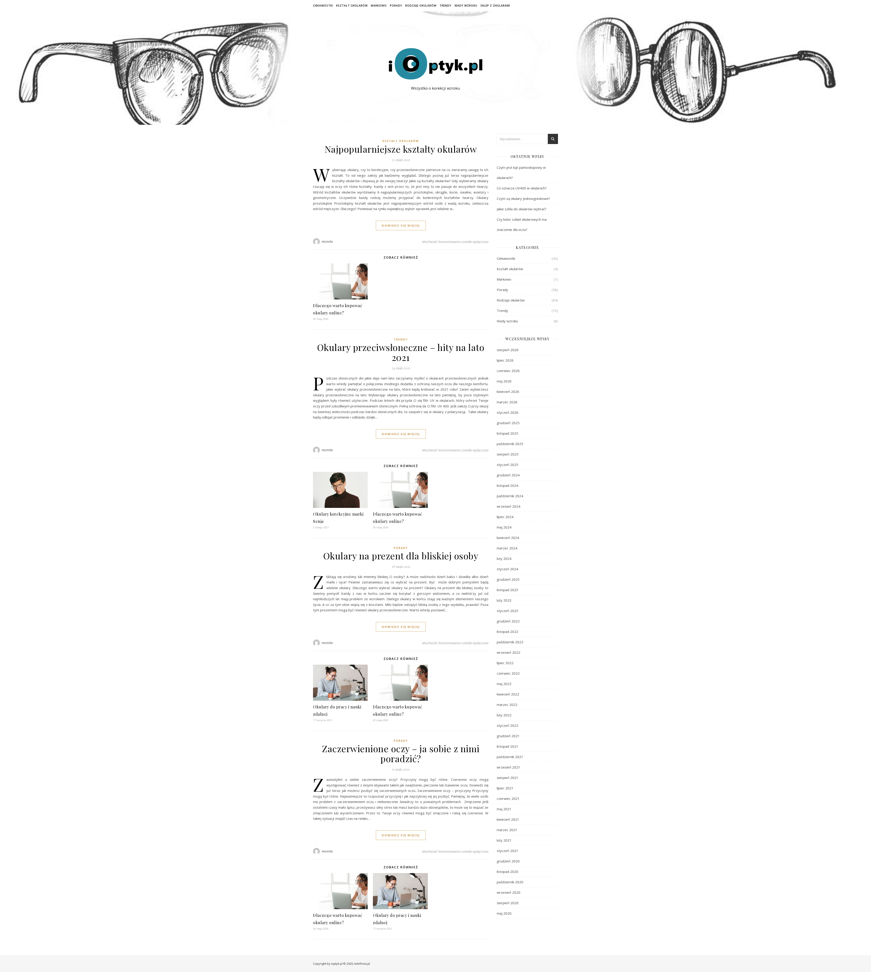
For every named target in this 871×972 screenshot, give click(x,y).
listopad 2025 (507, 433)
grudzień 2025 (508, 423)
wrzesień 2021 (508, 767)
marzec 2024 (507, 548)
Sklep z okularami (495, 5)
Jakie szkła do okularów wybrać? (521, 209)
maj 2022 (504, 683)
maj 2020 (504, 913)
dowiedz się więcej (401, 225)
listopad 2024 (507, 485)
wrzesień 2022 (508, 652)
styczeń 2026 (507, 412)
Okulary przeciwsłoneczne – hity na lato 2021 (400, 352)
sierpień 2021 (508, 777)
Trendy (445, 5)
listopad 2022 (507, 631)
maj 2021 (504, 809)
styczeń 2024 (507, 569)
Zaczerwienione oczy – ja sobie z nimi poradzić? (401, 753)
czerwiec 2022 (508, 673)
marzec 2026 (507, 402)
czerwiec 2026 (508, 370)
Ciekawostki (323, 5)
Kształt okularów (352, 5)
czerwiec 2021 (508, 798)
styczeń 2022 (507, 725)
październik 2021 (510, 756)
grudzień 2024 (508, 475)
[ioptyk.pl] (435, 64)
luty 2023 (504, 600)
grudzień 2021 (508, 736)
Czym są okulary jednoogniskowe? (523, 198)
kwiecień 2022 (508, 694)
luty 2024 (504, 558)
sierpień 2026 (508, 350)
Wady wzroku (466, 5)
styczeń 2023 (507, 610)
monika (327, 241)
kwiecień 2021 (508, 819)
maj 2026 (504, 381)
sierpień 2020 (508, 903)
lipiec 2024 (505, 516)
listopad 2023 (507, 590)
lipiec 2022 (505, 663)
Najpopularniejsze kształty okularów (401, 149)
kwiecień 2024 (508, 537)
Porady (396, 5)
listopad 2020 (507, 871)
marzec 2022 (507, 704)
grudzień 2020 (508, 861)
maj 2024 (504, 527)
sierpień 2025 (508, 454)
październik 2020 (510, 882)
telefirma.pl (362, 964)
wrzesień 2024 (508, 506)
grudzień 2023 (508, 579)
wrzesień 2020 (508, 892)
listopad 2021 (507, 746)
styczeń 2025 (507, 464)
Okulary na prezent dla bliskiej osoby (400, 556)
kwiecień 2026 (508, 391)
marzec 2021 (507, 830)
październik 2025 (510, 443)
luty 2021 (504, 840)
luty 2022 (504, 715)
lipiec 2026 (505, 360)
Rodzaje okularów (420, 5)
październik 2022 (510, 642)
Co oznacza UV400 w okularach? (522, 188)
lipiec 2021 (505, 788)
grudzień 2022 (508, 621)
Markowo (379, 5)
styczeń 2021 (507, 850)
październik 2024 (510, 496)
